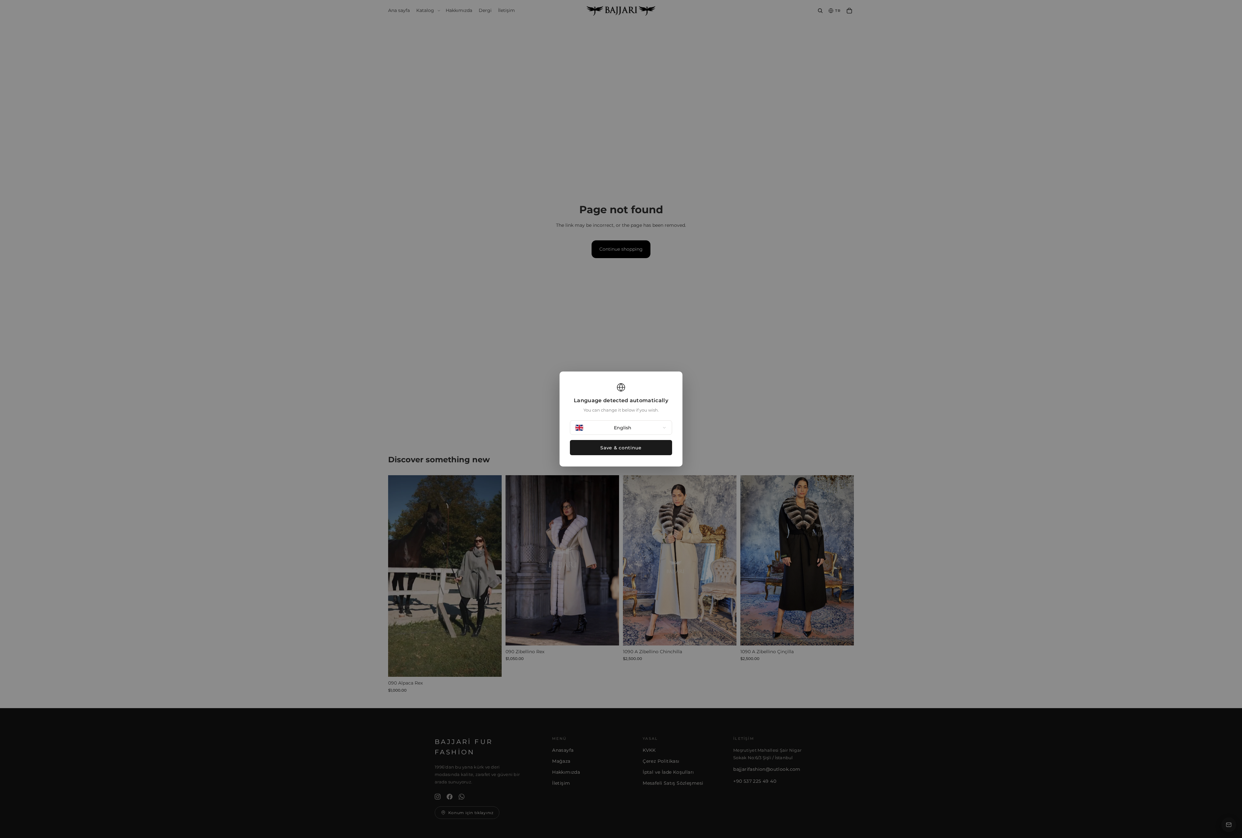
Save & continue (621, 448)
